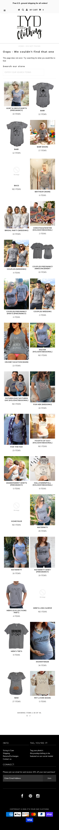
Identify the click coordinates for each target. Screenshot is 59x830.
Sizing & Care (8, 750)
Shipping (6, 753)
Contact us (7, 759)
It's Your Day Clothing (38, 809)
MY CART (37, 10)
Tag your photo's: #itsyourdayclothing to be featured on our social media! (41, 753)
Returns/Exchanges (11, 756)
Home (21, 46)
